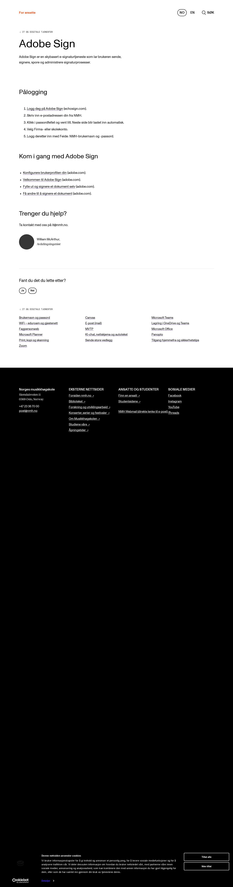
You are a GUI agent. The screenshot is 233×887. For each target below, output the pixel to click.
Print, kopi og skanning (34, 340)
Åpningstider (77, 430)
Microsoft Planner (31, 334)
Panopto (157, 334)
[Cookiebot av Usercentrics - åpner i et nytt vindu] (20, 880)
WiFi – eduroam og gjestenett (38, 323)
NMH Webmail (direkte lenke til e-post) (143, 411)
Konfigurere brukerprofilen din (45, 172)
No (182, 12)
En (192, 12)
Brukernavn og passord (34, 317)
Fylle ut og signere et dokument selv (49, 186)
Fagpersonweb (29, 329)
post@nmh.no (28, 410)
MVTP (89, 329)
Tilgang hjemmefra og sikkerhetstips (175, 340)
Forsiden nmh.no (80, 395)
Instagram (175, 401)
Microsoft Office (162, 329)
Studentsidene (128, 401)
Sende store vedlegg (98, 340)
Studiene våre (78, 424)
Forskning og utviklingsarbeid (88, 407)
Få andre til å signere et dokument (47, 193)
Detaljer (46, 880)
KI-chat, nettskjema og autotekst (106, 334)
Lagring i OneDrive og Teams (170, 323)
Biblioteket (76, 401)
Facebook (174, 395)
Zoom (23, 345)
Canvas (90, 317)
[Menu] (221, 12)
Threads (173, 412)
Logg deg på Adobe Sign (45, 108)
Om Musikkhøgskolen (83, 418)
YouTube (173, 407)
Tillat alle (206, 857)
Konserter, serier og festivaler (88, 412)
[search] (208, 12)
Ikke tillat (206, 866)
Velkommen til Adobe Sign (42, 179)
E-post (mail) (93, 323)
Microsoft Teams (162, 317)
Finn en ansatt (127, 395)
